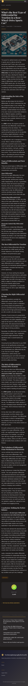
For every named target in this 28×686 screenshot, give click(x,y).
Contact (3, 675)
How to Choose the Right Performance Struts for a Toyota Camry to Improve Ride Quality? (14, 628)
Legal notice (4, 672)
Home (2, 665)
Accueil (3, 5)
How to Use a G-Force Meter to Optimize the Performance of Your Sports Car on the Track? (13, 621)
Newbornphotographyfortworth (16, 655)
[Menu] (25, 1)
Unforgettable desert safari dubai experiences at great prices (11, 633)
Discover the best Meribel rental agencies (13, 642)
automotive (8, 5)
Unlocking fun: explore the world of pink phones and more (13, 638)
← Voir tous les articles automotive (10, 603)
